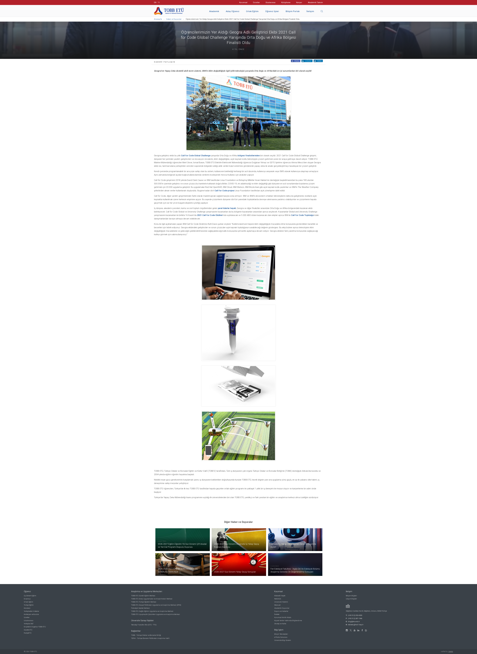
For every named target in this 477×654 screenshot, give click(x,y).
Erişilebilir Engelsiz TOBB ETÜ (35, 627)
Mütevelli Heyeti (279, 596)
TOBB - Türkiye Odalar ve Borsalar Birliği (146, 635)
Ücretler (256, 2)
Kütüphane (286, 2)
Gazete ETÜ (28, 630)
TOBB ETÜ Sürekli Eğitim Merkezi (143, 596)
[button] (322, 11)
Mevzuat (277, 605)
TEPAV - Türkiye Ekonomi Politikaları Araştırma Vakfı (150, 638)
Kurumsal (243, 2)
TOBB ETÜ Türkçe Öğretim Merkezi (143, 602)
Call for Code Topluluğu (302, 215)
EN (155, 2)
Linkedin (308, 61)
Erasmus (27, 599)
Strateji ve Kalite (280, 624)
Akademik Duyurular (282, 608)
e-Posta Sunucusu (280, 637)
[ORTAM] (366, 629)
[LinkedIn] (358, 630)
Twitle (319, 61)
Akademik (214, 11)
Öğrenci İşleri (272, 11)
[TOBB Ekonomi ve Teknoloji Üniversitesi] (169, 11)
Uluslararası (271, 2)
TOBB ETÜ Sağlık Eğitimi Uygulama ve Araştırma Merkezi (152, 611)
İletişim (310, 11)
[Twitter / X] (351, 630)
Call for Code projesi (225, 190)
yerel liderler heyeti (227, 208)
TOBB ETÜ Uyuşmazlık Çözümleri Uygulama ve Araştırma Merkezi (155, 614)
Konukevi (27, 608)
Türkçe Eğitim (29, 605)
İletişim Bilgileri (351, 596)
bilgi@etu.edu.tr (354, 621)
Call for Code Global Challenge (196, 155)
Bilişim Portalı (293, 11)
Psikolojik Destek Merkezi (140, 608)
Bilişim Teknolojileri (281, 634)
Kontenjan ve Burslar (31, 614)
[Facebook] (362, 630)
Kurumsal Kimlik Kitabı (282, 617)
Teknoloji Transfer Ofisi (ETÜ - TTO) (144, 625)
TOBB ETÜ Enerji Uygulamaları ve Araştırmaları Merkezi (151, 599)
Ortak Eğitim (252, 11)
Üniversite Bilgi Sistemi (282, 640)
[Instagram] (347, 630)
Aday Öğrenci (232, 11)
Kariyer (299, 2)
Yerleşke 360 (29, 624)
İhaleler (277, 614)
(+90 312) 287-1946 (355, 618)
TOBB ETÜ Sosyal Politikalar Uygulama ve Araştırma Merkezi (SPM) (156, 605)
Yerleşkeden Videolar (31, 611)
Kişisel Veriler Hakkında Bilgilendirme (288, 620)
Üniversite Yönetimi (281, 602)
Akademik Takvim (315, 2)
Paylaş (297, 61)
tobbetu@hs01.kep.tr (356, 625)
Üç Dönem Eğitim (30, 596)
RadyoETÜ (27, 633)
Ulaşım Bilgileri (351, 599)
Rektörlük (277, 599)
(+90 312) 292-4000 (355, 615)
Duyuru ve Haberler (281, 611)
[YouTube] (355, 630)
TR (159, 2)
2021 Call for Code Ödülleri (210, 215)
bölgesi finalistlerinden (249, 155)
